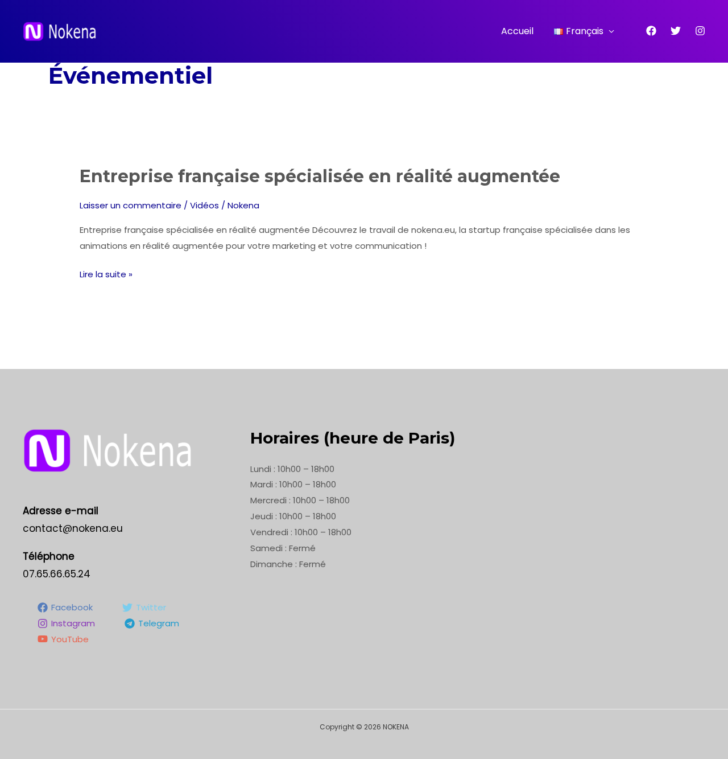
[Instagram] (700, 31)
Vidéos (204, 205)
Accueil (517, 31)
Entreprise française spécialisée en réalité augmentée (320, 176)
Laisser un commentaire (130, 205)
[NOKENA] (60, 30)
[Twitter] (676, 31)
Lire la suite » (106, 273)
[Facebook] (651, 31)
